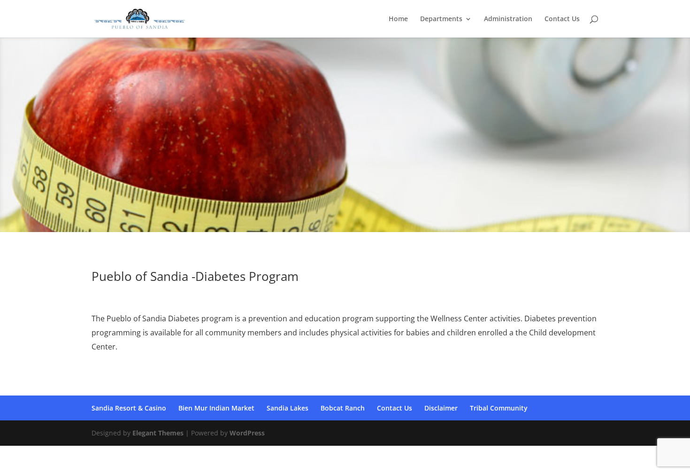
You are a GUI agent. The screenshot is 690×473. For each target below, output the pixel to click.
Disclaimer (441, 407)
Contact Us (562, 19)
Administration (508, 19)
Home (398, 19)
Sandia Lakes (287, 407)
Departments (441, 19)
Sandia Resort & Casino (129, 407)
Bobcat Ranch (343, 407)
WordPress (247, 432)
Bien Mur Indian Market (216, 407)
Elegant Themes (158, 432)
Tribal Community (499, 407)
